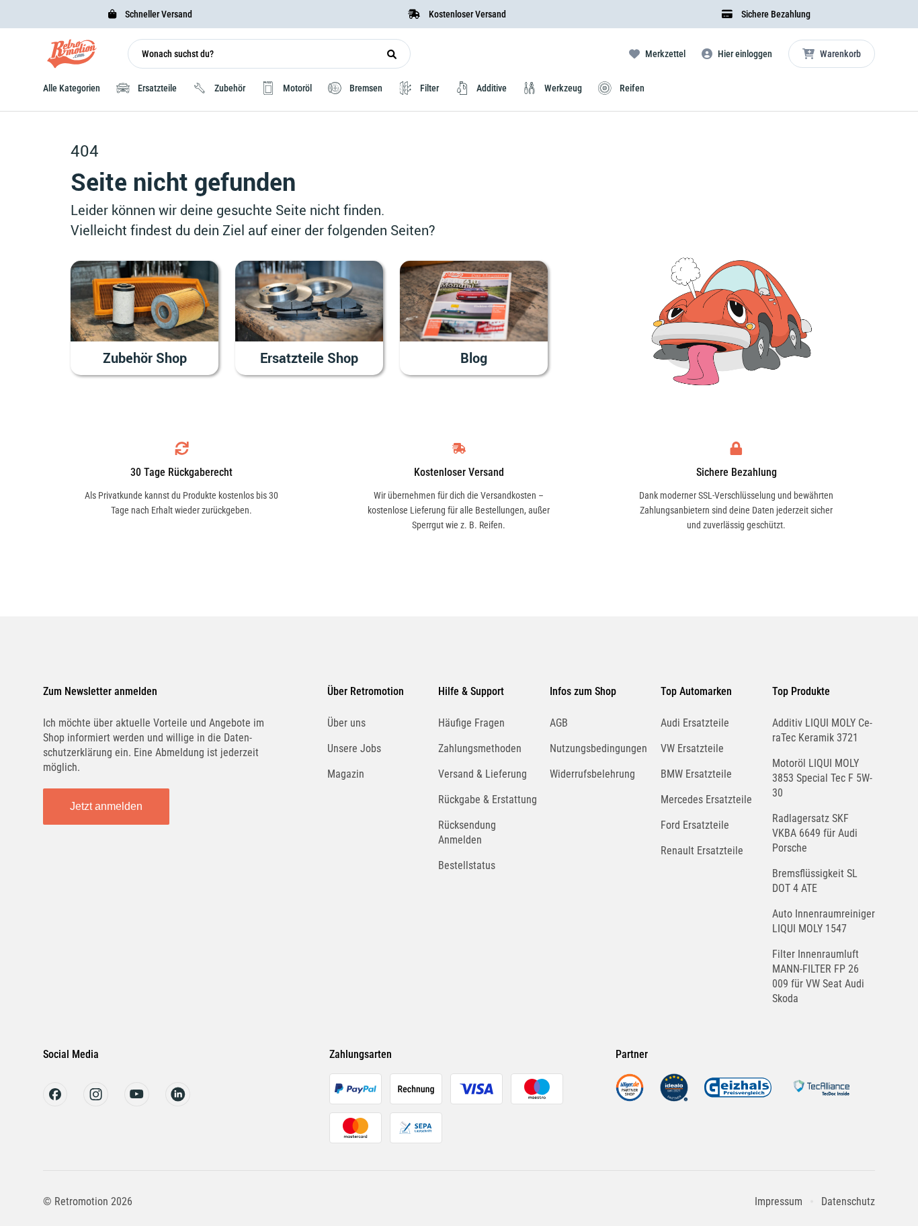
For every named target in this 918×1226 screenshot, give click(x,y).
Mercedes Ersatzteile (706, 799)
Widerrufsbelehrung (592, 774)
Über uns (346, 723)
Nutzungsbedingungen (598, 748)
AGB (559, 723)
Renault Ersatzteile (702, 850)
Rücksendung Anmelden (467, 832)
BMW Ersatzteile (696, 774)
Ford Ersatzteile (695, 825)
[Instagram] (95, 1102)
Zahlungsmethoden (479, 748)
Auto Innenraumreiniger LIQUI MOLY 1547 (823, 921)
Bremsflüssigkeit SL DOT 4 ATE (815, 881)
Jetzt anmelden (106, 806)
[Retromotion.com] (72, 56)
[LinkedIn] (177, 1102)
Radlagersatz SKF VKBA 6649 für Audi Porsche (815, 833)
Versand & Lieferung (482, 774)
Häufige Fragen (471, 723)
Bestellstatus (466, 865)
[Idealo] (674, 1098)
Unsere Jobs (354, 748)
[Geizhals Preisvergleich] (737, 1098)
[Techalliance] (821, 1098)
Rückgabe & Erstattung (487, 799)
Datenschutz (848, 1201)
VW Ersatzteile (692, 748)
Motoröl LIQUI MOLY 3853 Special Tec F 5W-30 (822, 778)
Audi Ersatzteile (695, 723)
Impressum (778, 1201)
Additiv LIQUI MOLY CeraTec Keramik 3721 (822, 730)
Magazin (345, 774)
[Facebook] (55, 1102)
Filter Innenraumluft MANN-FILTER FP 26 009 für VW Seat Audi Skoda (818, 976)
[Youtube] (136, 1102)
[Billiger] (630, 1098)
